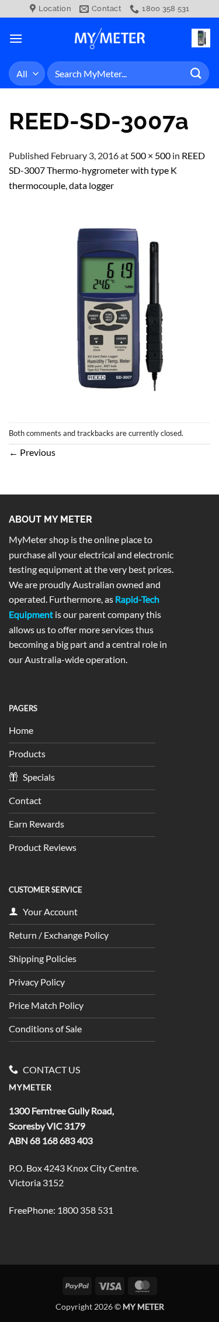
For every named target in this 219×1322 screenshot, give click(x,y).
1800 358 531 (85, 1209)
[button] (16, 38)
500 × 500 (150, 155)
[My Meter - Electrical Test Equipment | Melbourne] (109, 38)
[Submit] (196, 73)
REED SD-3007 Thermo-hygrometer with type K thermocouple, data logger (107, 170)
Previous (32, 452)
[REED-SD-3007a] (109, 306)
